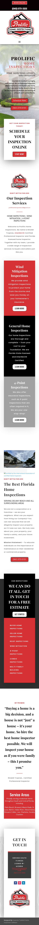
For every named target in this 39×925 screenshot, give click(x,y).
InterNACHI (19, 233)
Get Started (19, 614)
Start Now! (19, 154)
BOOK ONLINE (19, 3)
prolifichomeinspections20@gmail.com (19, 207)
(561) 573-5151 (19, 8)
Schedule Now (19, 100)
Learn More (19, 308)
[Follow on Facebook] (15, 882)
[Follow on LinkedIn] (23, 882)
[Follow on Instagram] (19, 882)
